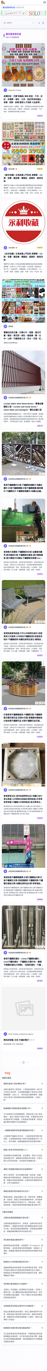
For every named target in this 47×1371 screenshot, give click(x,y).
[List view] (43, 23)
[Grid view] (39, 23)
